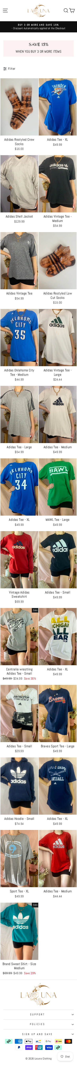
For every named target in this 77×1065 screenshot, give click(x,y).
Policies (37, 1024)
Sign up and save (37, 1034)
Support (37, 1014)
